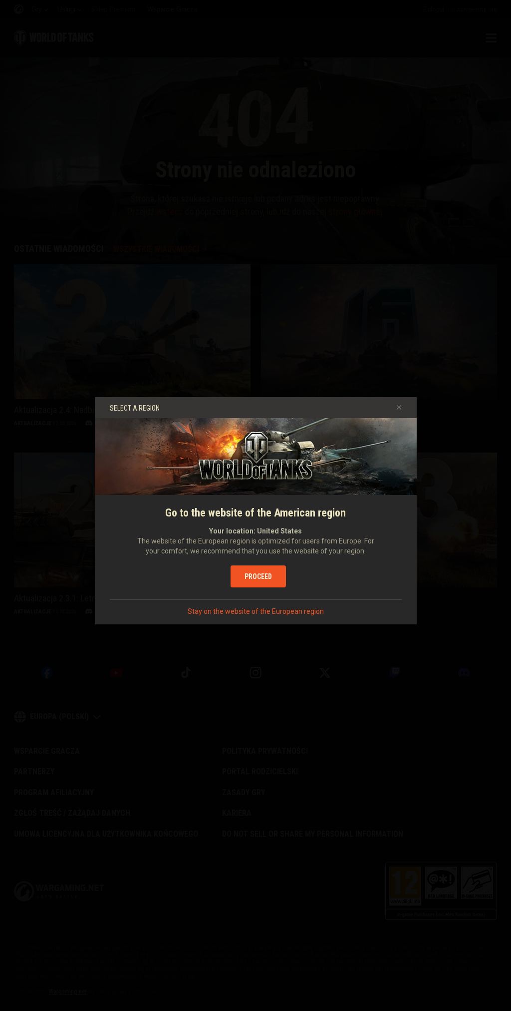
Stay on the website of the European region (256, 611)
